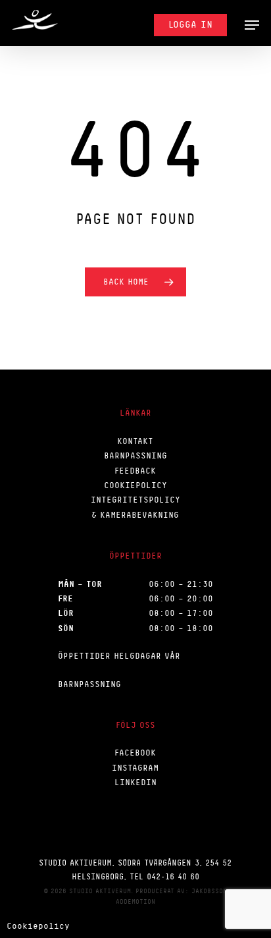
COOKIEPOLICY (135, 485)
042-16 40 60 (173, 876)
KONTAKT (135, 441)
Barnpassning (89, 684)
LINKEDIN (135, 782)
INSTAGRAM (135, 768)
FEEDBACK (135, 471)
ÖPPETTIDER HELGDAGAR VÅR (119, 656)
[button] (252, 25)
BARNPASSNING (135, 455)
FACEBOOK (135, 753)
